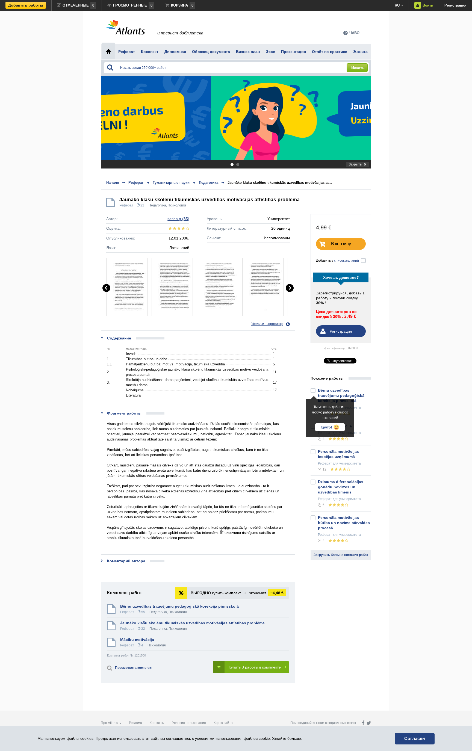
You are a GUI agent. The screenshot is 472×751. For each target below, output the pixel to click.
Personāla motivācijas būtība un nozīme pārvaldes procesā (344, 522)
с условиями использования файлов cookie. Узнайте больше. (247, 738)
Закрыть (355, 164)
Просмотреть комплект (134, 668)
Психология (177, 205)
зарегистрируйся (331, 293)
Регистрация (455, 5)
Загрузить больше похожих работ (341, 555)
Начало (112, 183)
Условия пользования (189, 723)
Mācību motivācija (137, 639)
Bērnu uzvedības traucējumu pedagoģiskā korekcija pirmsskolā (179, 606)
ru (397, 5)
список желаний (346, 260)
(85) (178, 219)
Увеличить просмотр (267, 324)
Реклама (135, 723)
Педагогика (157, 205)
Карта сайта (223, 723)
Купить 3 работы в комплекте (255, 667)
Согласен (414, 738)
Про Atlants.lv (111, 723)
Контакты (157, 723)
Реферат (126, 205)
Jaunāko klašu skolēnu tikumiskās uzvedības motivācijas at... (280, 183)
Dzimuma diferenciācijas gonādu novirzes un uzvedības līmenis (340, 487)
